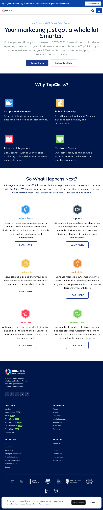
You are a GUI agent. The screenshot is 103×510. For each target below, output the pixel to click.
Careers (56, 450)
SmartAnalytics (13, 426)
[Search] (93, 11)
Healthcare (57, 422)
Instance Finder (11, 464)
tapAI (9, 416)
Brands (56, 412)
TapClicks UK (58, 460)
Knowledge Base (11, 457)
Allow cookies (78, 502)
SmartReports (13, 422)
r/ (27, 394)
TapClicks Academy (12, 460)
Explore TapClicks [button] (63, 63)
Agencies (56, 409)
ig (22, 394)
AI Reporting (12, 412)
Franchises (57, 416)
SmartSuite (11, 429)
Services (56, 429)
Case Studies (10, 447)
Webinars (9, 450)
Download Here (93, 3)
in (7, 394)
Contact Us (57, 454)
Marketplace (58, 457)
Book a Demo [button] (37, 63)
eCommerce (57, 426)
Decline (92, 502)
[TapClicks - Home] (46, 10)
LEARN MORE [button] (25, 245)
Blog (7, 444)
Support (8, 467)
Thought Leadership (13, 454)
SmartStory (12, 419)
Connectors (9, 432)
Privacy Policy (44, 504)
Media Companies (60, 419)
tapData (8, 409)
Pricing (55, 447)
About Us (56, 444)
